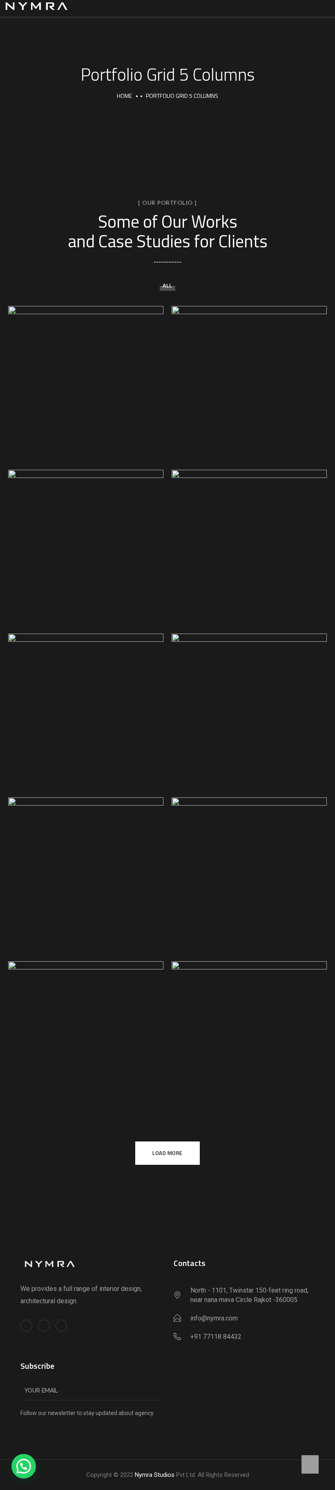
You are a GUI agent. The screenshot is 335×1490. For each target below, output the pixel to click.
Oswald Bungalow (249, 1035)
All (167, 285)
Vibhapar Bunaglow (249, 544)
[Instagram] (44, 1325)
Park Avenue (86, 1035)
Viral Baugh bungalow (249, 380)
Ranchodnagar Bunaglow (249, 707)
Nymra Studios (154, 1475)
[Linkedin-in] (61, 1325)
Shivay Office (249, 871)
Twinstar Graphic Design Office (86, 544)
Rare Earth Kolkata (86, 707)
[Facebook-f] (26, 1325)
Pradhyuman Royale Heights (86, 871)
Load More (167, 1153)
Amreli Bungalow (86, 380)
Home (124, 95)
